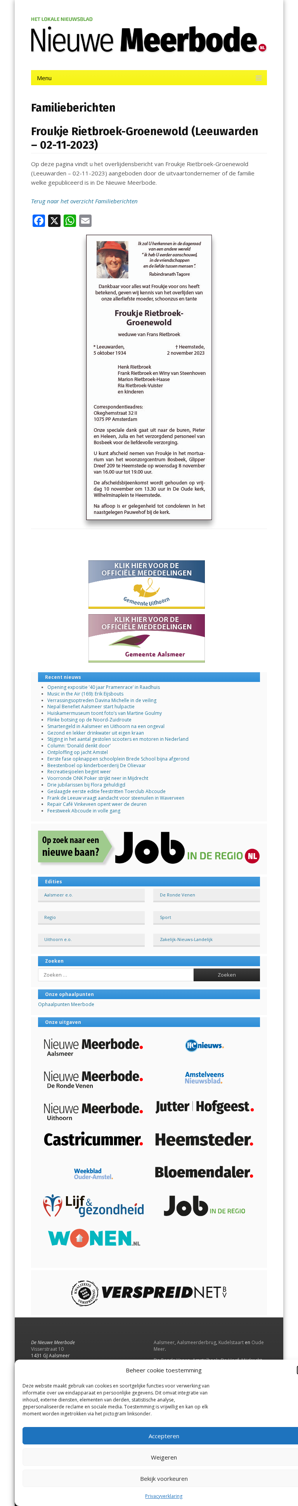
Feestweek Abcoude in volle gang (83, 810)
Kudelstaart (231, 1342)
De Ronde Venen (177, 895)
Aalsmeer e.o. (58, 895)
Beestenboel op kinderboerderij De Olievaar (96, 765)
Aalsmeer (164, 1342)
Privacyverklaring (163, 1496)
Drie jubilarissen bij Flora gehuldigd (86, 784)
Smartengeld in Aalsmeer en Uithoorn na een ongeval (106, 726)
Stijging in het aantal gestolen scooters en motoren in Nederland (118, 739)
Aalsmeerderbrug (196, 1342)
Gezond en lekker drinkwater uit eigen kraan (95, 733)
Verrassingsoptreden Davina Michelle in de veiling (101, 700)
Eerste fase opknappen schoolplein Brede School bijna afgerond (118, 759)
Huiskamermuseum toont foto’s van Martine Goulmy (104, 713)
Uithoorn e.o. (58, 939)
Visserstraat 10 (47, 1349)
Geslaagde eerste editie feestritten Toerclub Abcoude (106, 791)
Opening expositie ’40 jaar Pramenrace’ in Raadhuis (103, 687)
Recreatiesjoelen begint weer (79, 771)
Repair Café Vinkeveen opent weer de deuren (97, 804)
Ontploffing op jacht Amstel (77, 752)
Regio (50, 917)
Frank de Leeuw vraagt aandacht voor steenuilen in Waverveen (115, 798)
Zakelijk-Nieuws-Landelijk (186, 939)
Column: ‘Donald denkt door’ (79, 745)
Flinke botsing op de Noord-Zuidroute (89, 719)
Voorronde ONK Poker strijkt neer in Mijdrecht (97, 778)
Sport (165, 917)
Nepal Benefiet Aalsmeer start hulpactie (91, 706)
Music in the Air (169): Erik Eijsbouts (85, 693)
